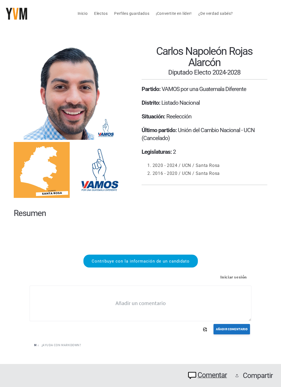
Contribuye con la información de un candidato (141, 261)
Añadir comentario (232, 329)
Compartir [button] (258, 375)
